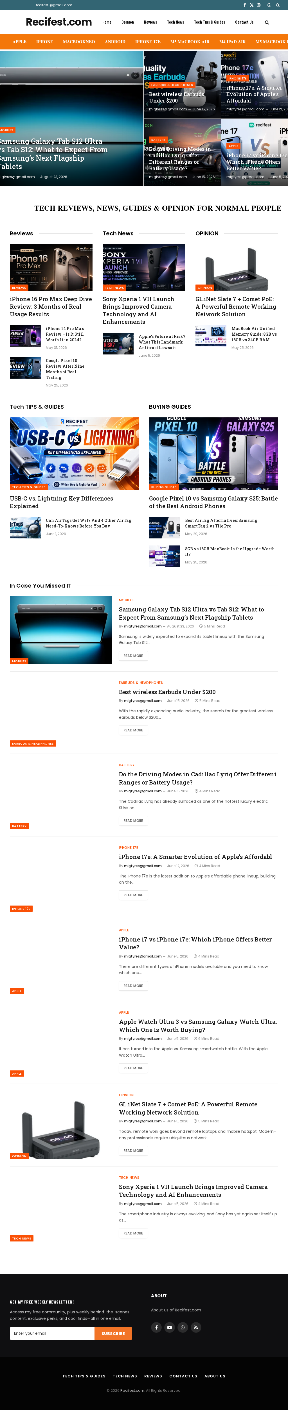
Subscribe (113, 1333)
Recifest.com (132, 1390)
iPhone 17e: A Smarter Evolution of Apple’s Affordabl (195, 857)
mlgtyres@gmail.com (168, 109)
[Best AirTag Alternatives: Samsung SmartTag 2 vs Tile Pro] (164, 527)
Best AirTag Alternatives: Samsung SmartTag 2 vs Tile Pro (221, 523)
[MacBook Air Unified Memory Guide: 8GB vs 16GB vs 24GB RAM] (210, 336)
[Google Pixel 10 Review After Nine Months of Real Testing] (25, 368)
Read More (133, 655)
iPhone (44, 41)
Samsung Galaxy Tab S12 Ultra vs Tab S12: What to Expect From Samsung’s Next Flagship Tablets (191, 613)
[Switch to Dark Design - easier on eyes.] (269, 5)
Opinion (128, 22)
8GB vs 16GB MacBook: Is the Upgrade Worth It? (230, 551)
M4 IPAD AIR (232, 41)
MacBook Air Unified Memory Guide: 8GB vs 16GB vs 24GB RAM (254, 334)
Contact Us (244, 22)
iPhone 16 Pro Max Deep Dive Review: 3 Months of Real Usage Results (51, 306)
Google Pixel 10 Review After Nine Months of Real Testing (65, 369)
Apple (19, 41)
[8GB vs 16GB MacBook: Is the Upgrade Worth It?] (164, 556)
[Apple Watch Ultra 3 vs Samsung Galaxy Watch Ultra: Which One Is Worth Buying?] (61, 1043)
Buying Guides (164, 487)
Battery (158, 139)
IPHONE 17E (148, 41)
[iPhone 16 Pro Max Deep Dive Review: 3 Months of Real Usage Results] (51, 267)
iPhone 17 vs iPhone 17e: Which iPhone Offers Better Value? (195, 943)
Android (115, 41)
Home (106, 22)
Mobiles (19, 661)
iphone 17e (238, 78)
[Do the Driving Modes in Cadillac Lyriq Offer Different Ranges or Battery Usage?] (61, 795)
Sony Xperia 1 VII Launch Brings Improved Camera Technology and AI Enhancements (138, 310)
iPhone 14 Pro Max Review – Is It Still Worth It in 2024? (65, 334)
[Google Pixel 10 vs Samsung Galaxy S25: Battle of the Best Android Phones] (213, 453)
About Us (214, 1376)
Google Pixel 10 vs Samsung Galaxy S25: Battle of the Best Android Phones (213, 502)
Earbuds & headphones (172, 85)
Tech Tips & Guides (209, 22)
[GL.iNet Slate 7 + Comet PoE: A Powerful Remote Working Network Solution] (236, 267)
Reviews (150, 22)
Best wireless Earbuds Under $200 (176, 97)
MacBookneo (79, 41)
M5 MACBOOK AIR (190, 41)
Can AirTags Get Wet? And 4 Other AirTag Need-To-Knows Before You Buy (88, 523)
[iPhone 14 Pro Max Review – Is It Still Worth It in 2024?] (25, 336)
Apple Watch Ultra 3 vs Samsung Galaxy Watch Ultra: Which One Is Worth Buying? (198, 1026)
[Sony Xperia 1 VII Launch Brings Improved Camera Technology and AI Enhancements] (144, 267)
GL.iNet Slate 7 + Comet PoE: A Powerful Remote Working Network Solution (235, 306)
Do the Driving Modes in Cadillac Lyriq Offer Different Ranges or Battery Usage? (180, 159)
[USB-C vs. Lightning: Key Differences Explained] (74, 453)
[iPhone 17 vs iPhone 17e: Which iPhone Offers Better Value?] (61, 960)
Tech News (175, 22)
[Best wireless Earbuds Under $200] (61, 713)
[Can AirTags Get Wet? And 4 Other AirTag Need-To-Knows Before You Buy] (25, 527)
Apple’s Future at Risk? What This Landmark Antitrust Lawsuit (162, 342)
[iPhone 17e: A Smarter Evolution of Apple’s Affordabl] (61, 878)
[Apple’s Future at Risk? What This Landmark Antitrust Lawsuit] (118, 343)
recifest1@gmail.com (54, 5)
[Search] (277, 5)
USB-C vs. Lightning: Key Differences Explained (61, 502)
